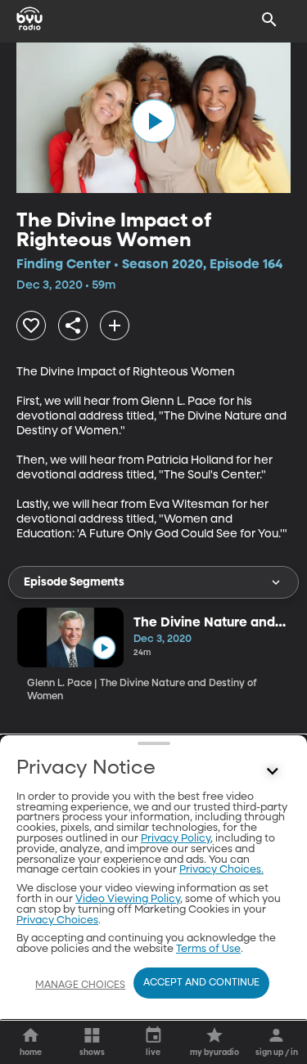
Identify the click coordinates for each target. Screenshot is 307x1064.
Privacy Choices (57, 920)
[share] (73, 325)
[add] (114, 325)
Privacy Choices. (221, 869)
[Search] (269, 19)
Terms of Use (208, 949)
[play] (154, 121)
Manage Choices (80, 985)
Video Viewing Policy (127, 899)
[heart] (31, 325)
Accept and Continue (201, 983)
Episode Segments (74, 582)
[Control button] (272, 772)
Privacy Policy (175, 838)
